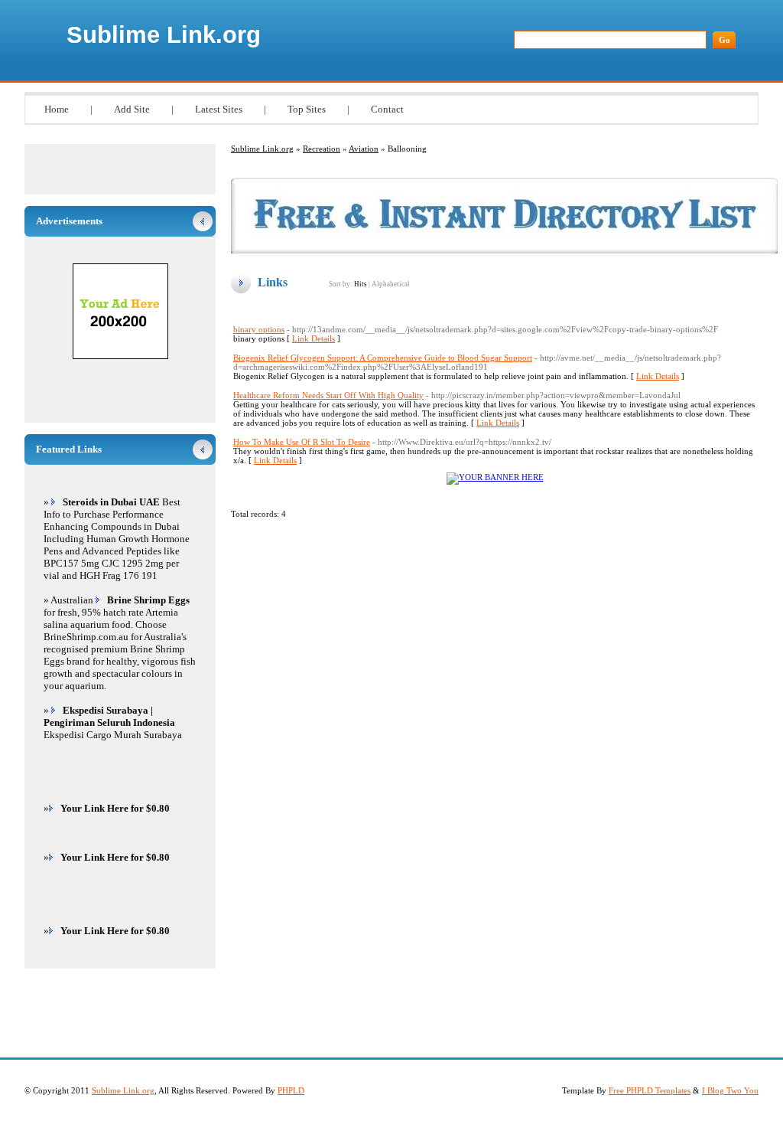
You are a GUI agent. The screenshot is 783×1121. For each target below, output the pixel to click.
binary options (258, 329)
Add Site (132, 109)
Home (56, 109)
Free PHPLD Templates (649, 1090)
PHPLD (291, 1090)
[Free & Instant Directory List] (504, 250)
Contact (387, 109)
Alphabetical (391, 284)
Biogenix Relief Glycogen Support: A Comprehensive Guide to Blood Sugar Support (382, 357)
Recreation (321, 148)
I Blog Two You (730, 1090)
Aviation (364, 148)
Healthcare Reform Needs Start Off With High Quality (328, 395)
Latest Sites (218, 109)
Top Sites (307, 109)
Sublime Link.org (164, 34)
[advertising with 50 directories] (495, 477)
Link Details (313, 338)
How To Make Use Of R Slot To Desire (301, 441)
